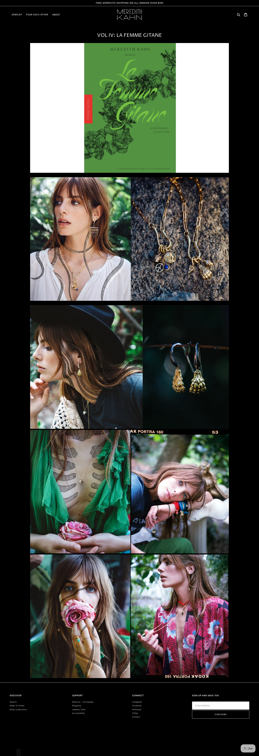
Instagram (137, 702)
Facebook (137, 706)
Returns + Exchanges (83, 702)
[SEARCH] (239, 15)
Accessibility (78, 713)
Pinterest (136, 709)
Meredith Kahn (243, 741)
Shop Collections (18, 709)
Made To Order (17, 706)
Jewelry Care (78, 709)
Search (13, 702)
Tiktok (135, 713)
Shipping (76, 706)
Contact (136, 717)
